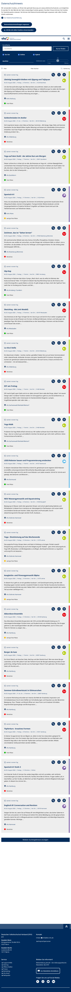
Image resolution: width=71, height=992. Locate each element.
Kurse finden (60, 49)
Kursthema (6, 45)
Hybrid (37, 55)
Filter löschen (35, 68)
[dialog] (35, 18)
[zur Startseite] (10, 38)
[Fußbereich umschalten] (66, 926)
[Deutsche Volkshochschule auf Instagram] (43, 981)
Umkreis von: (40, 61)
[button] (65, 68)
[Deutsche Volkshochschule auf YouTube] (49, 981)
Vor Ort (7, 55)
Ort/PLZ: (5, 61)
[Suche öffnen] (64, 39)
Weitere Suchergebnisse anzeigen (35, 840)
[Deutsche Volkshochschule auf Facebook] (38, 981)
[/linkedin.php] (54, 981)
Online (22, 55)
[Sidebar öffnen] (69, 39)
